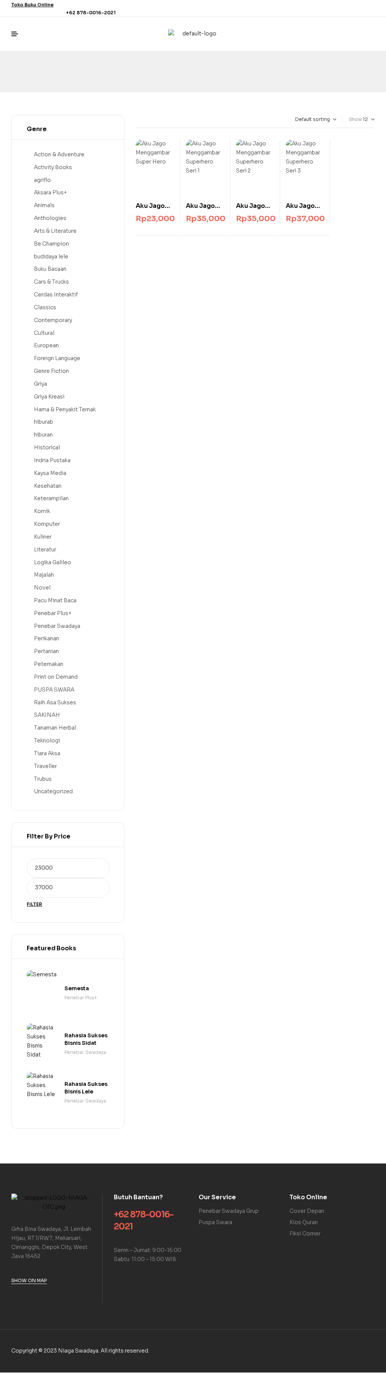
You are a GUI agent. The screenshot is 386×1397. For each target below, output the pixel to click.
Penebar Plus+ (53, 613)
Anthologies (50, 218)
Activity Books (53, 167)
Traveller (45, 766)
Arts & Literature (55, 230)
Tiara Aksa (47, 753)
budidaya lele (51, 256)
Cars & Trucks (51, 281)
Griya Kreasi (49, 396)
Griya (40, 383)
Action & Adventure (59, 154)
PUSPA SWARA (54, 689)
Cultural (44, 333)
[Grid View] (137, 119)
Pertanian (46, 651)
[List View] (144, 119)
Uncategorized (53, 791)
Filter (34, 904)
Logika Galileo (52, 562)
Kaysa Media (50, 473)
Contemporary (53, 320)
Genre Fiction (51, 371)
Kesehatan (47, 485)
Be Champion (51, 243)
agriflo (42, 180)
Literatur (45, 549)
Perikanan (46, 638)
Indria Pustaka (52, 460)
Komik (42, 511)
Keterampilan (51, 498)
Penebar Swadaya (57, 626)
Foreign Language (57, 358)
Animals (44, 205)
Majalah (44, 574)
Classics (45, 307)
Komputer (47, 524)
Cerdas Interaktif (56, 294)
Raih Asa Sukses (55, 702)
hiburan (43, 434)
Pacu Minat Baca (55, 600)
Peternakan (48, 664)
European (46, 345)
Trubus (43, 779)
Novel (42, 587)
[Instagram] (370, 8)
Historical (47, 447)
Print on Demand (56, 676)
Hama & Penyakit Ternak (65, 409)
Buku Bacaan (50, 269)
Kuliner (43, 536)
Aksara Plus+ (50, 192)
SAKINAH (47, 714)
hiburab (43, 421)
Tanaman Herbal (55, 727)
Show (355, 119)
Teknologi (47, 740)
